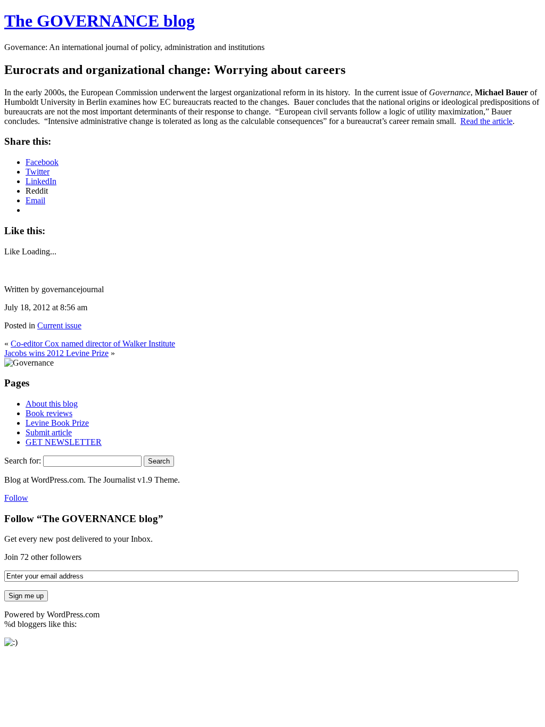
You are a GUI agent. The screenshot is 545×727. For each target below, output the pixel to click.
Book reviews (49, 413)
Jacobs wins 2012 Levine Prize (56, 353)
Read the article (486, 121)
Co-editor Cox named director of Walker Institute (93, 343)
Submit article (49, 432)
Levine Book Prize (57, 422)
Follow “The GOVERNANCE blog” (83, 518)
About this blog (52, 403)
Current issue (59, 325)
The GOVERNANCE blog (99, 20)
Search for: (22, 460)
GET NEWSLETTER (64, 442)
